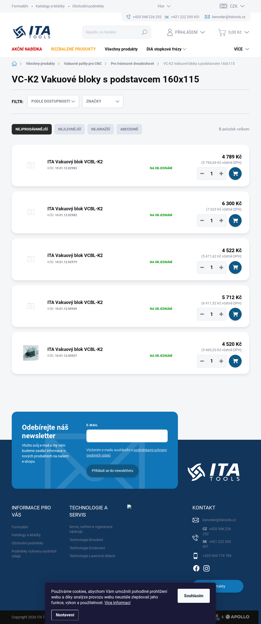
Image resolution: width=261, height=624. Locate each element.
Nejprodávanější (32, 129)
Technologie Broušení (86, 540)
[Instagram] (206, 567)
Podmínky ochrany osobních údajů (34, 553)
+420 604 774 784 (217, 556)
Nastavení (65, 615)
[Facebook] (196, 567)
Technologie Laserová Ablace (92, 556)
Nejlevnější (69, 129)
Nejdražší (100, 129)
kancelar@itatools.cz (219, 520)
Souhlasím (193, 595)
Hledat (144, 32)
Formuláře (20, 6)
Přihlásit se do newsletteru (112, 471)
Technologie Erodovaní (87, 548)
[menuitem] (29, 49)
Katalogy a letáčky (50, 6)
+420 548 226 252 (217, 531)
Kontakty (218, 586)
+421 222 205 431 (217, 544)
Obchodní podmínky (88, 6)
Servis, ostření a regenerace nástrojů (90, 529)
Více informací (117, 602)
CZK (234, 6)
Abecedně (129, 129)
